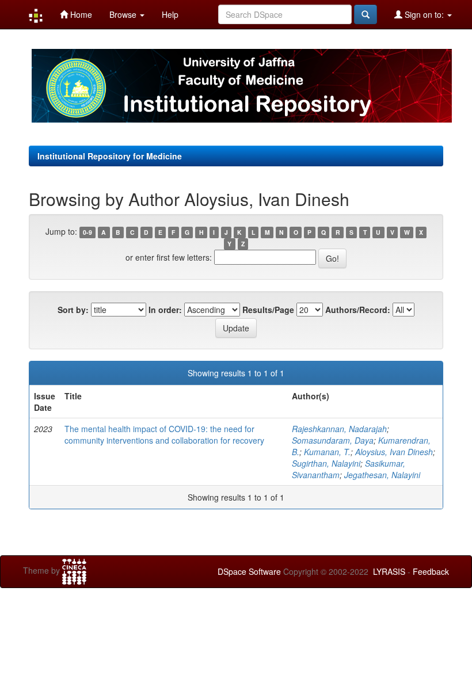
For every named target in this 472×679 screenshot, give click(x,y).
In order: (165, 309)
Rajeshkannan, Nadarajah (339, 428)
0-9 (87, 232)
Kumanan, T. (327, 451)
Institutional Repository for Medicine (109, 156)
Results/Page (268, 309)
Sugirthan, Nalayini (326, 463)
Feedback (431, 571)
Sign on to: (424, 14)
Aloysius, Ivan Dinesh (394, 451)
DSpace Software (249, 571)
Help (170, 14)
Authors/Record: (357, 309)
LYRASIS (389, 571)
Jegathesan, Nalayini (382, 474)
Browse (124, 14)
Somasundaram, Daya (333, 440)
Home (80, 14)
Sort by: (73, 309)
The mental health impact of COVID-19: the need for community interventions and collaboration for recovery (164, 434)
